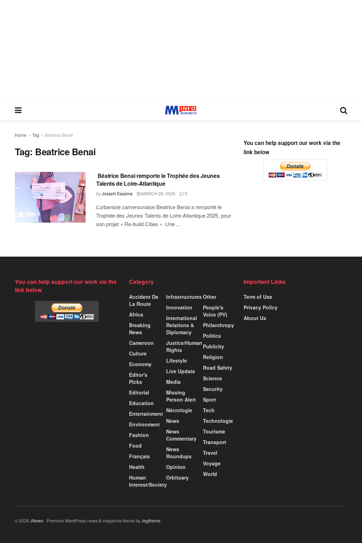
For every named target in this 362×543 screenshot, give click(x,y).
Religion (213, 356)
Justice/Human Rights (184, 346)
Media (173, 381)
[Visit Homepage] (181, 110)
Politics (212, 335)
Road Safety (217, 367)
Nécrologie (179, 410)
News (172, 420)
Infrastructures (184, 296)
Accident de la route (143, 300)
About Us (255, 317)
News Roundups (179, 453)
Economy (140, 364)
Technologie (218, 420)
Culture (138, 353)
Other (209, 296)
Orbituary (177, 477)
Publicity (213, 346)
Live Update (180, 371)
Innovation (179, 307)
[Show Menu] (18, 110)
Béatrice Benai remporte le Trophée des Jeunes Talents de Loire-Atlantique (158, 179)
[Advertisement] (181, 49)
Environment (144, 424)
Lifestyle (176, 360)
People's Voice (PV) (215, 311)
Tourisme (214, 431)
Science (212, 378)
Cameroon (141, 342)
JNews (36, 520)
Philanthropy (218, 325)
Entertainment (146, 413)
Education (141, 403)
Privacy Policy (261, 307)
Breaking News (140, 328)
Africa (136, 314)
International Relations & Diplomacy (181, 325)
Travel (210, 452)
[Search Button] (343, 110)
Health (137, 466)
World (210, 473)
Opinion (176, 466)
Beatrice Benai (59, 135)
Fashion (139, 434)
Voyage (212, 463)
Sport (209, 399)
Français (139, 456)
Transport (214, 442)
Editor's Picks (138, 378)
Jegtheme (150, 520)
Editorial (139, 392)
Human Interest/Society (148, 481)
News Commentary (181, 435)
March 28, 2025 (157, 193)
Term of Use (258, 296)
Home (21, 135)
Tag (35, 135)
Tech (209, 410)
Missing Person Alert (181, 396)
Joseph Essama (117, 193)
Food (135, 445)
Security (213, 388)
